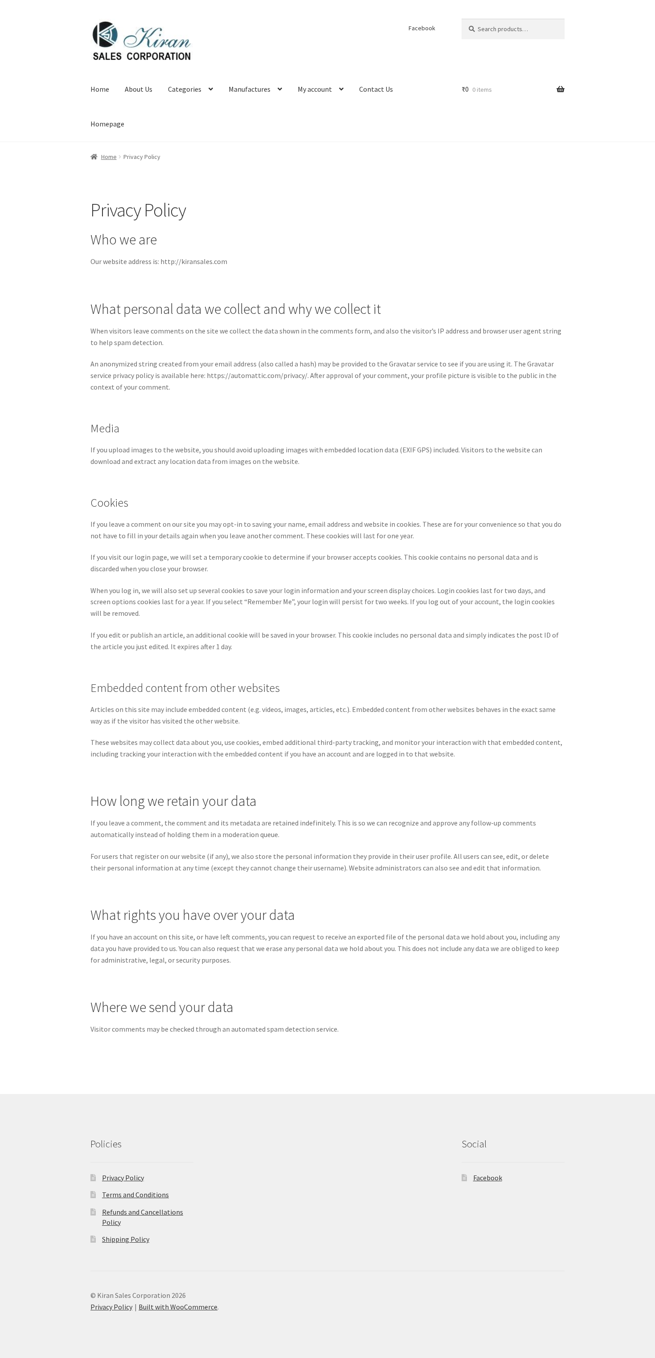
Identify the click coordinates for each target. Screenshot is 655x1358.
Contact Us (376, 89)
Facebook (422, 28)
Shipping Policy (125, 1239)
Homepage (107, 123)
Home (99, 89)
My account (315, 89)
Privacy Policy (123, 1177)
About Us (138, 89)
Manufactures (249, 89)
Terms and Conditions (135, 1194)
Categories (184, 89)
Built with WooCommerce (178, 1306)
